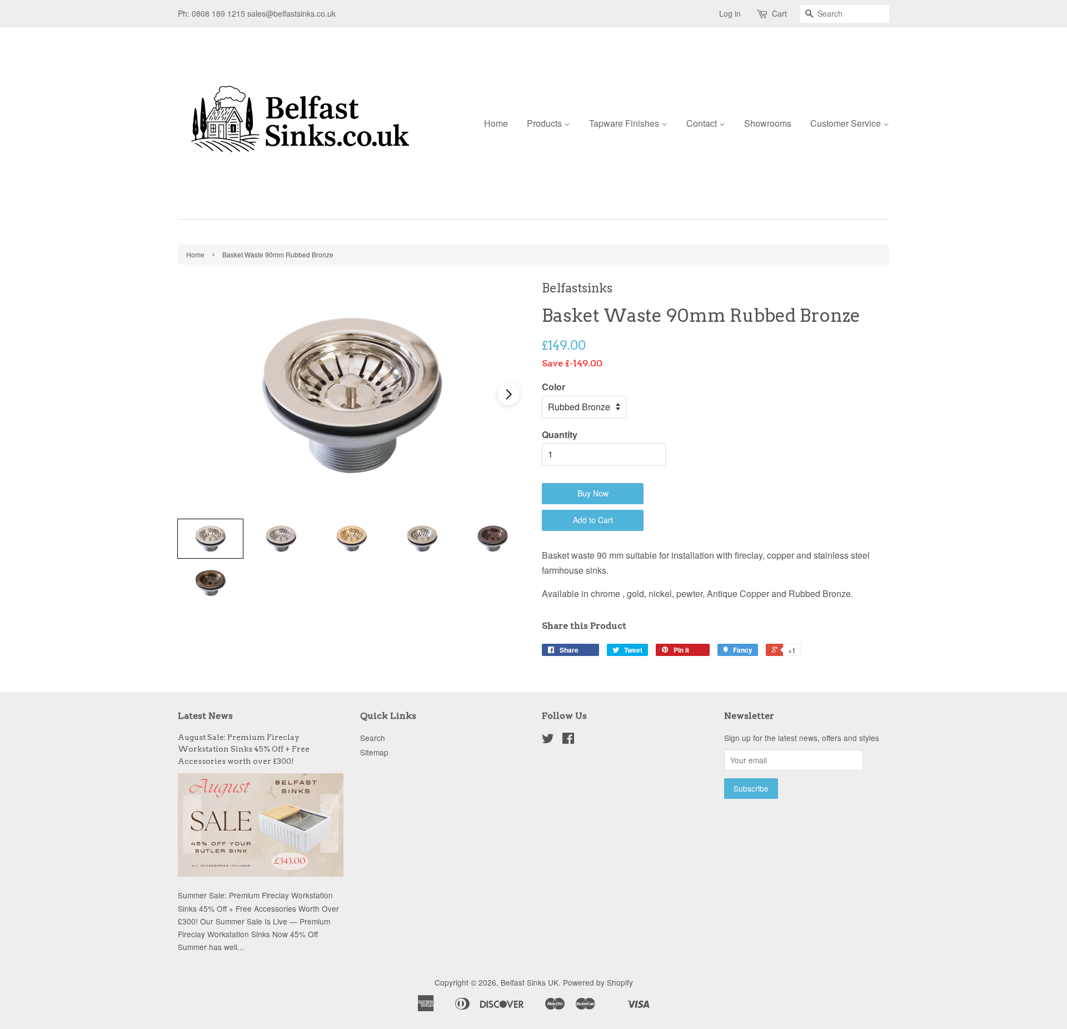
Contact (702, 123)
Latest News (205, 715)
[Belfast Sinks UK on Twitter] (548, 739)
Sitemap (374, 752)
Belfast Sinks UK (530, 982)
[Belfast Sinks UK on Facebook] (568, 739)
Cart (779, 13)
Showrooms (767, 123)
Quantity (559, 434)
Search (372, 737)
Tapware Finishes (625, 123)
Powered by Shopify (598, 982)
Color (553, 386)
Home (496, 123)
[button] (508, 394)
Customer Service (846, 123)
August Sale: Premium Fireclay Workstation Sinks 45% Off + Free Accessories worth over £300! (244, 749)
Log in (730, 13)
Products (545, 123)
